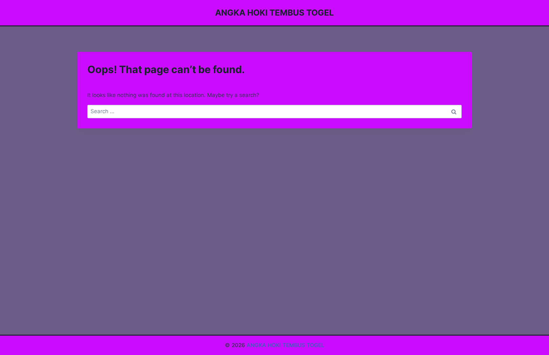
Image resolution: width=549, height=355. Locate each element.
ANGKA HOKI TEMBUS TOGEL (285, 345)
